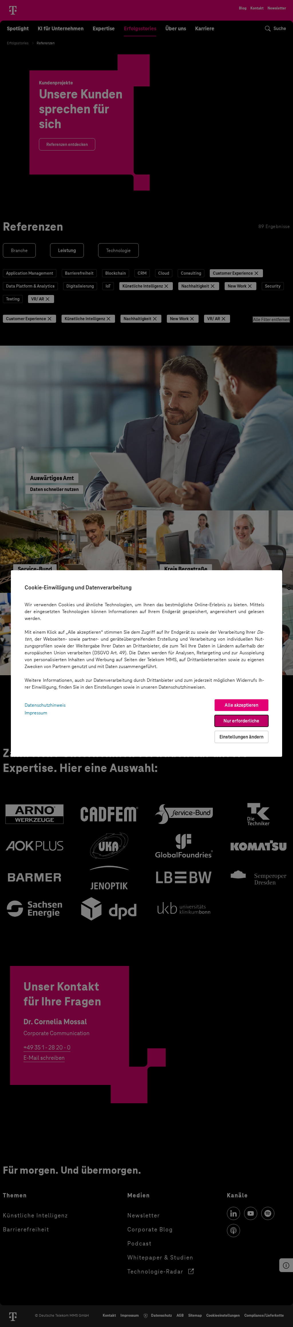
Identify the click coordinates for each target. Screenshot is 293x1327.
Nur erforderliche (241, 721)
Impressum (36, 713)
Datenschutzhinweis (45, 705)
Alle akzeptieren (241, 705)
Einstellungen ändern (241, 737)
